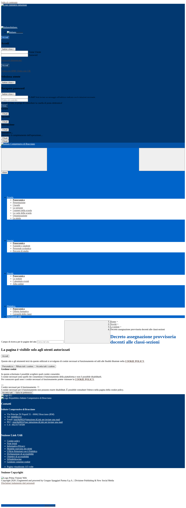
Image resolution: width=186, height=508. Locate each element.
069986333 (16, 417)
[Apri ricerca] (162, 159)
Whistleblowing (14, 459)
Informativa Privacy (16, 446)
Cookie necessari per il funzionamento (19, 387)
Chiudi (5, 114)
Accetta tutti (45, 366)
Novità (113, 324)
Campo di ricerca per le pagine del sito (18, 342)
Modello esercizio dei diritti (19, 448)
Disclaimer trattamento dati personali (18, 483)
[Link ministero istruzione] (14, 5)
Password (33, 55)
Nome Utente (35, 52)
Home (113, 321)
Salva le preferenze (24, 393)
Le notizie (114, 327)
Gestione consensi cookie (18, 462)
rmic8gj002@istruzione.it (37, 419)
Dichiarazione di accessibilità (20, 454)
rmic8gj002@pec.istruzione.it (37, 422)
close (4, 172)
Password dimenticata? (11, 60)
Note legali (12, 443)
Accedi (5, 37)
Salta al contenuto (9, 2)
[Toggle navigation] (24, 159)
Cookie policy (13, 441)
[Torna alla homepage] (93, 144)
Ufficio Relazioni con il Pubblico (22, 451)
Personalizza (7, 366)
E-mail (32, 97)
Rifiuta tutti (24, 366)
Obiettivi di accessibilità (18, 456)
